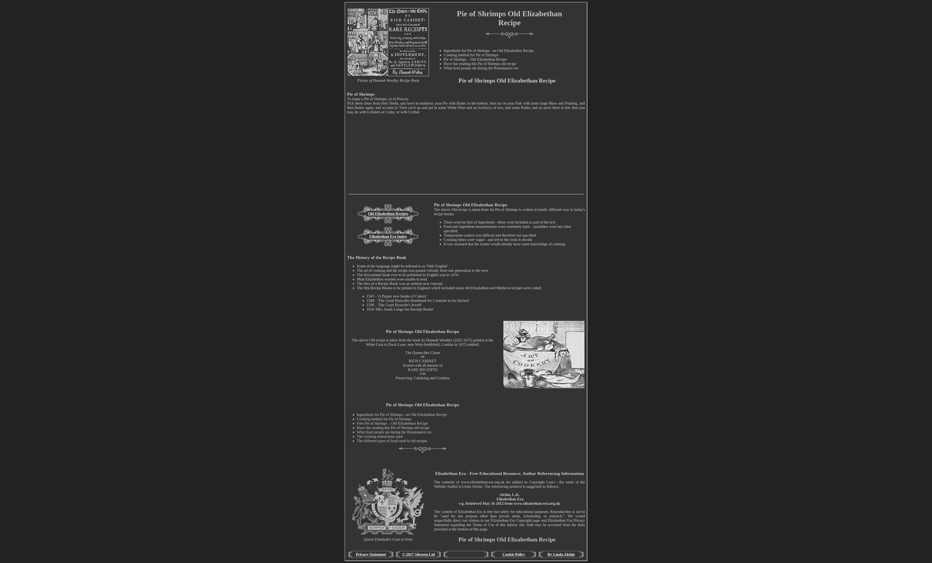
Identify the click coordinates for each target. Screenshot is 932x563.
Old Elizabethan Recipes (388, 214)
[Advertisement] (466, 160)
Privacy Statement (371, 554)
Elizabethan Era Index (388, 236)
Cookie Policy (513, 554)
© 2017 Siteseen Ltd (418, 554)
